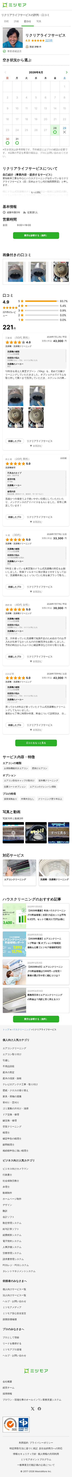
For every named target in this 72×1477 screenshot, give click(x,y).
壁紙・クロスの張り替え (15, 1090)
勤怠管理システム (12, 1222)
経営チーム (8, 1387)
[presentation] (6, 21)
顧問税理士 (8, 1144)
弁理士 (6, 1186)
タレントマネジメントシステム (19, 1271)
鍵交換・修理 (10, 1120)
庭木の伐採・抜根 (12, 1078)
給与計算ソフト (11, 1228)
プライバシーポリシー (41, 1442)
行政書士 (7, 1174)
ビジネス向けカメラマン (15, 1168)
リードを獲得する (12, 1343)
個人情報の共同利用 (48, 1453)
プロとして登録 (11, 1337)
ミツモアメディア (12, 1307)
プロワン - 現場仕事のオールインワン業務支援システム (32, 1399)
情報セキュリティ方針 (25, 1453)
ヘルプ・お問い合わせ (14, 1301)
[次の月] (66, 72)
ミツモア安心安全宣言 (14, 1313)
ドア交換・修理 (11, 1114)
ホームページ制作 (12, 1198)
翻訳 (5, 1210)
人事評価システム (12, 1247)
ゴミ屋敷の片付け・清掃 (15, 1108)
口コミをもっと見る (36, 743)
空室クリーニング (12, 1126)
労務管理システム (12, 1253)
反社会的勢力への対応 (50, 1448)
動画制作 (7, 1192)
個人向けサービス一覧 (14, 1289)
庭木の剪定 (8, 1072)
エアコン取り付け (12, 1054)
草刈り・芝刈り (11, 1102)
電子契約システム (12, 1241)
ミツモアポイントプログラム (36, 1459)
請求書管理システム (13, 1259)
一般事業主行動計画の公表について (36, 1464)
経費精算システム (12, 1234)
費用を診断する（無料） (36, 235)
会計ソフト (8, 1216)
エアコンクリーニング (14, 1048)
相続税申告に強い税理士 (15, 1150)
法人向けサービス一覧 (14, 1295)
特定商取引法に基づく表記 (24, 1448)
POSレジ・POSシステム (16, 1265)
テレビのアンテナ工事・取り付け (20, 1084)
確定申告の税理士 (12, 1138)
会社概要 (7, 1381)
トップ (6, 1029)
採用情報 (7, 1393)
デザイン (7, 1204)
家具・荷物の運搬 (12, 1096)
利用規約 (23, 1442)
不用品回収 (8, 1066)
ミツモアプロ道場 (12, 1349)
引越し (6, 1060)
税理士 (6, 1132)
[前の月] (5, 72)
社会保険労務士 (11, 1180)
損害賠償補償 (10, 1319)
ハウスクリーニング (21, 1029)
